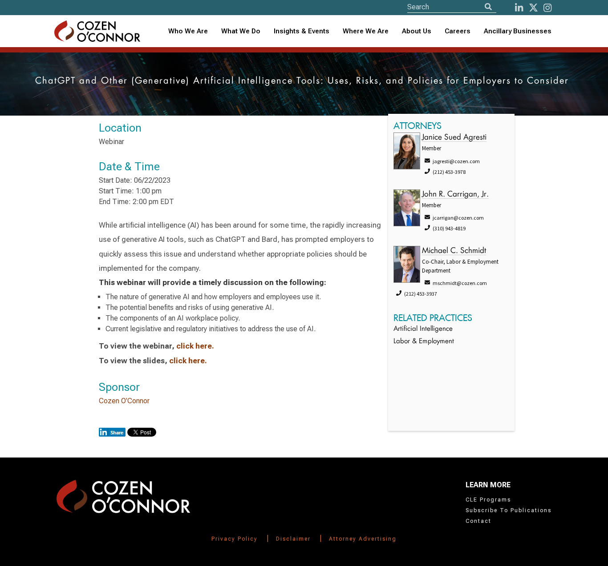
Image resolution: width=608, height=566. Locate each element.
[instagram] (547, 7)
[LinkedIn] (519, 7)
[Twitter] (533, 7)
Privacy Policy (234, 539)
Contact (478, 521)
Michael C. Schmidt (454, 251)
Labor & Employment (423, 341)
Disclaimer (293, 539)
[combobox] (301, 31)
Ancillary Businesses (517, 31)
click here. (195, 345)
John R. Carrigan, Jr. (455, 194)
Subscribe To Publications (508, 510)
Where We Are (366, 31)
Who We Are (188, 31)
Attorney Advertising (363, 539)
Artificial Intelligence (423, 329)
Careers (457, 31)
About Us (416, 31)
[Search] (488, 7)
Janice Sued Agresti (454, 137)
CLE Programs (488, 500)
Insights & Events (301, 31)
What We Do (240, 31)
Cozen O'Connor (124, 401)
